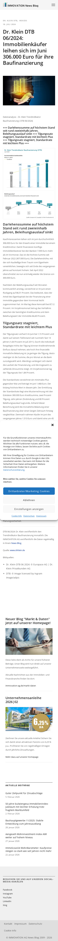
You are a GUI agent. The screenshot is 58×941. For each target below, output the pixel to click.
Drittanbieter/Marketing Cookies (29, 491)
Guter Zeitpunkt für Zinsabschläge (24, 793)
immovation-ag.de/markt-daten (20, 685)
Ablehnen (29, 500)
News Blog (16, 543)
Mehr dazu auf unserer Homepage (21, 756)
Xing (5, 905)
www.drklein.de (17, 550)
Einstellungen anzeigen (29, 509)
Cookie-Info (17, 515)
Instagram (8, 893)
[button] (53, 425)
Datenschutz (29, 515)
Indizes (23, 20)
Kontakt (8, 923)
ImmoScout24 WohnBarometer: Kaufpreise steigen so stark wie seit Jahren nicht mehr (28, 849)
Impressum (41, 515)
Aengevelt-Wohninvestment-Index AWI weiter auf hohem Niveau (26, 836)
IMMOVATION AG (18, 937)
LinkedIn (7, 901)
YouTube (7, 897)
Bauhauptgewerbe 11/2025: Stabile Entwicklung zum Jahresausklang (24, 822)
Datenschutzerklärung (13, 469)
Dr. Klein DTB (10, 20)
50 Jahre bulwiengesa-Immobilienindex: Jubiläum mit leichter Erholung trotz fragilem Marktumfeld (26, 807)
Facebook (7, 889)
